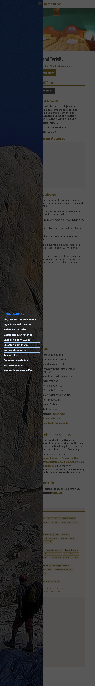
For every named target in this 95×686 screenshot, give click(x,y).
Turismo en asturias (15, 329)
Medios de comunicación (18, 370)
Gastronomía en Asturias (18, 334)
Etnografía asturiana (16, 344)
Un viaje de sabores (15, 350)
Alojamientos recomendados (20, 319)
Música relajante (13, 365)
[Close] (40, 3)
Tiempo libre (11, 355)
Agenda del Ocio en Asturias (20, 324)
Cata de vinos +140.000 (17, 339)
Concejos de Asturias (16, 360)
